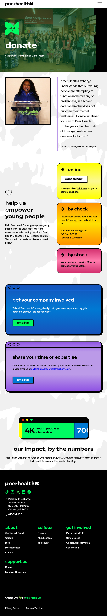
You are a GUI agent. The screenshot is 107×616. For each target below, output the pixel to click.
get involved (78, 527)
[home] (19, 4)
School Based (73, 538)
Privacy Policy (12, 608)
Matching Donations (15, 572)
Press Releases (12, 548)
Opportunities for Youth (78, 543)
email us (23, 322)
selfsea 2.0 (43, 543)
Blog (7, 543)
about (11, 527)
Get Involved (72, 548)
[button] (98, 4)
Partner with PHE (75, 533)
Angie (72, 266)
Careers (9, 538)
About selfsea (45, 538)
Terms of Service (34, 608)
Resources (43, 533)
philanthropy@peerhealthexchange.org (50, 369)
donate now (73, 179)
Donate (9, 567)
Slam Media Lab (33, 598)
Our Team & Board (14, 533)
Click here (82, 188)
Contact (9, 553)
